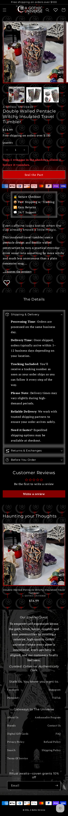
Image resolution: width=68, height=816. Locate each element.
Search (11, 750)
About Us (12, 717)
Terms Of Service (17, 758)
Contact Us (54, 725)
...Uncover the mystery (17, 272)
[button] (5, 10)
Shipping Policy (51, 750)
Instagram (55, 689)
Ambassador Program (48, 717)
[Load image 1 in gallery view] (16, 94)
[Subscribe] (57, 785)
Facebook (13, 689)
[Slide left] (4, 96)
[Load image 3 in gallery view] (51, 94)
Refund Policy (52, 741)
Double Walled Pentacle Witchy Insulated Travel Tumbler (34, 591)
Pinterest (12, 697)
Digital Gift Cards (17, 733)
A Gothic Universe (18, 107)
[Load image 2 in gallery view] (34, 94)
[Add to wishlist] (7, 282)
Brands (11, 725)
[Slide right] (64, 96)
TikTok (56, 697)
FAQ (58, 733)
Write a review (34, 494)
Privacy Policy (15, 741)
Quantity (8, 142)
